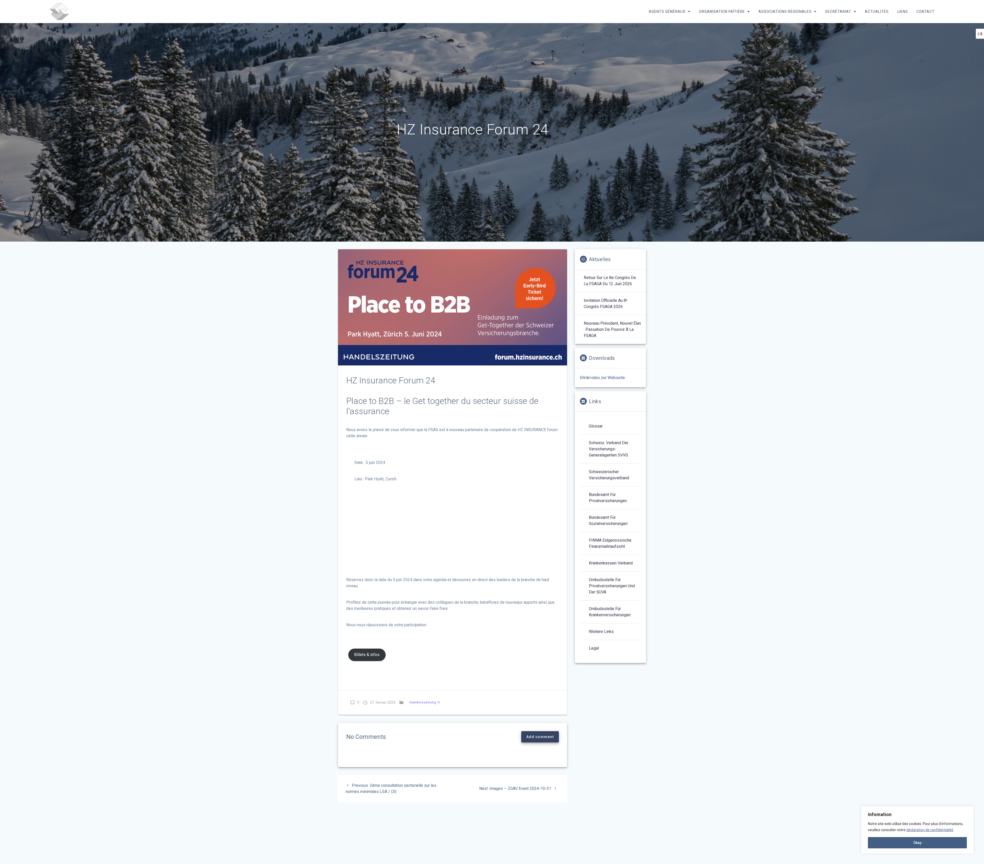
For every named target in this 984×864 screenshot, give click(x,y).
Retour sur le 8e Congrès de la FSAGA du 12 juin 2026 (610, 280)
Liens (902, 11)
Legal (594, 648)
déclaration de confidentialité (929, 830)
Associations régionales (785, 11)
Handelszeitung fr (424, 702)
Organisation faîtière (722, 11)
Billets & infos (367, 654)
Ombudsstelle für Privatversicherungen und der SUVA (612, 585)
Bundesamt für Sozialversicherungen (608, 520)
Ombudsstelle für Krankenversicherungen (610, 611)
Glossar (596, 426)
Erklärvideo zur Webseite (602, 377)
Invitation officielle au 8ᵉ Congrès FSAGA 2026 (606, 303)
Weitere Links (601, 631)
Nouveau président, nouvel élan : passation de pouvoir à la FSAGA (612, 329)
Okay (917, 843)
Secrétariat (838, 11)
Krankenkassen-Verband (611, 563)
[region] (917, 830)
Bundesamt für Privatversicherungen (608, 497)
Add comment (540, 737)
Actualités (877, 11)
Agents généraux (667, 11)
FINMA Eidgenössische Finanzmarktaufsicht (610, 543)
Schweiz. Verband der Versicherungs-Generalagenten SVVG (608, 449)
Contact (925, 11)
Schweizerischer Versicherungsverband (609, 474)
